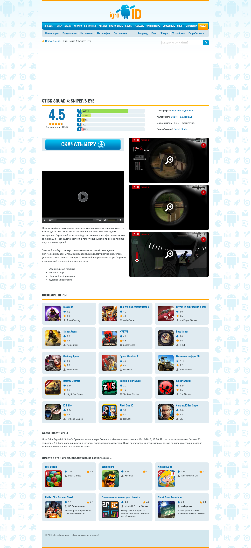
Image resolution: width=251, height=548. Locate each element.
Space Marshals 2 (129, 356)
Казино (78, 26)
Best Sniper (182, 331)
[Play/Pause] (44, 220)
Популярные (69, 33)
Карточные (90, 26)
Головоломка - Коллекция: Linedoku (121, 497)
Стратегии (191, 26)
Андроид (143, 33)
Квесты (103, 26)
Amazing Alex (165, 467)
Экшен (202, 26)
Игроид (125, 11)
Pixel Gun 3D (126, 405)
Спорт (180, 26)
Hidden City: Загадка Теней (59, 497)
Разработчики (196, 33)
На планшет (86, 33)
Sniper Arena (69, 331)
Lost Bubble (51, 467)
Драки (68, 26)
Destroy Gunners (71, 381)
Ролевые (139, 26)
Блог (154, 33)
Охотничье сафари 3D (188, 356)
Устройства (178, 33)
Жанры (164, 33)
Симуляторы (154, 26)
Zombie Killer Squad (130, 381)
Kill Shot (67, 405)
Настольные (116, 26)
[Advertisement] (125, 71)
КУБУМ (124, 331)
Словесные (169, 26)
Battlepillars (108, 467)
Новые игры (52, 33)
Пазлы (128, 26)
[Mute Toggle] (105, 220)
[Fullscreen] (121, 220)
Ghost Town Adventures (170, 497)
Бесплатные (120, 33)
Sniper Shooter (183, 381)
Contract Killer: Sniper (187, 405)
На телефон (103, 33)
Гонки (59, 26)
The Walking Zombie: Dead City (136, 307)
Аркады (49, 26)
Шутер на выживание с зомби (192, 307)
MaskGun (68, 307)
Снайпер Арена (71, 356)
